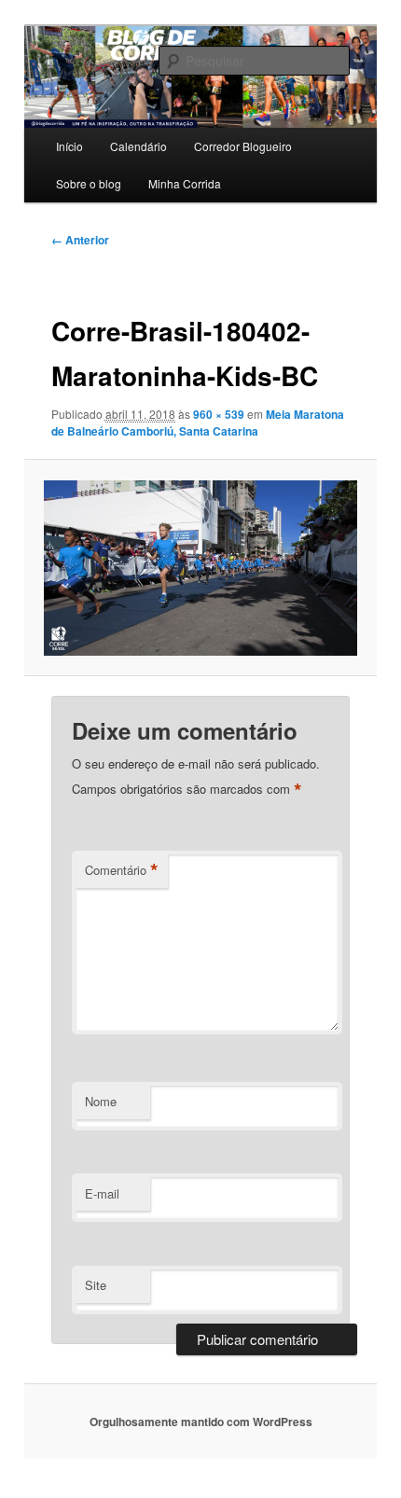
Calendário (138, 146)
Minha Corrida (184, 183)
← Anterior (80, 239)
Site (95, 1285)
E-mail (102, 1193)
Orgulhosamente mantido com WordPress (201, 1421)
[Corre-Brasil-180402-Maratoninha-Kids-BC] (200, 568)
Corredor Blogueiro (243, 146)
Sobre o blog (88, 183)
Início (69, 146)
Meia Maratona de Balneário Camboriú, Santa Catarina (197, 422)
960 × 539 (218, 414)
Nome (101, 1101)
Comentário (122, 870)
